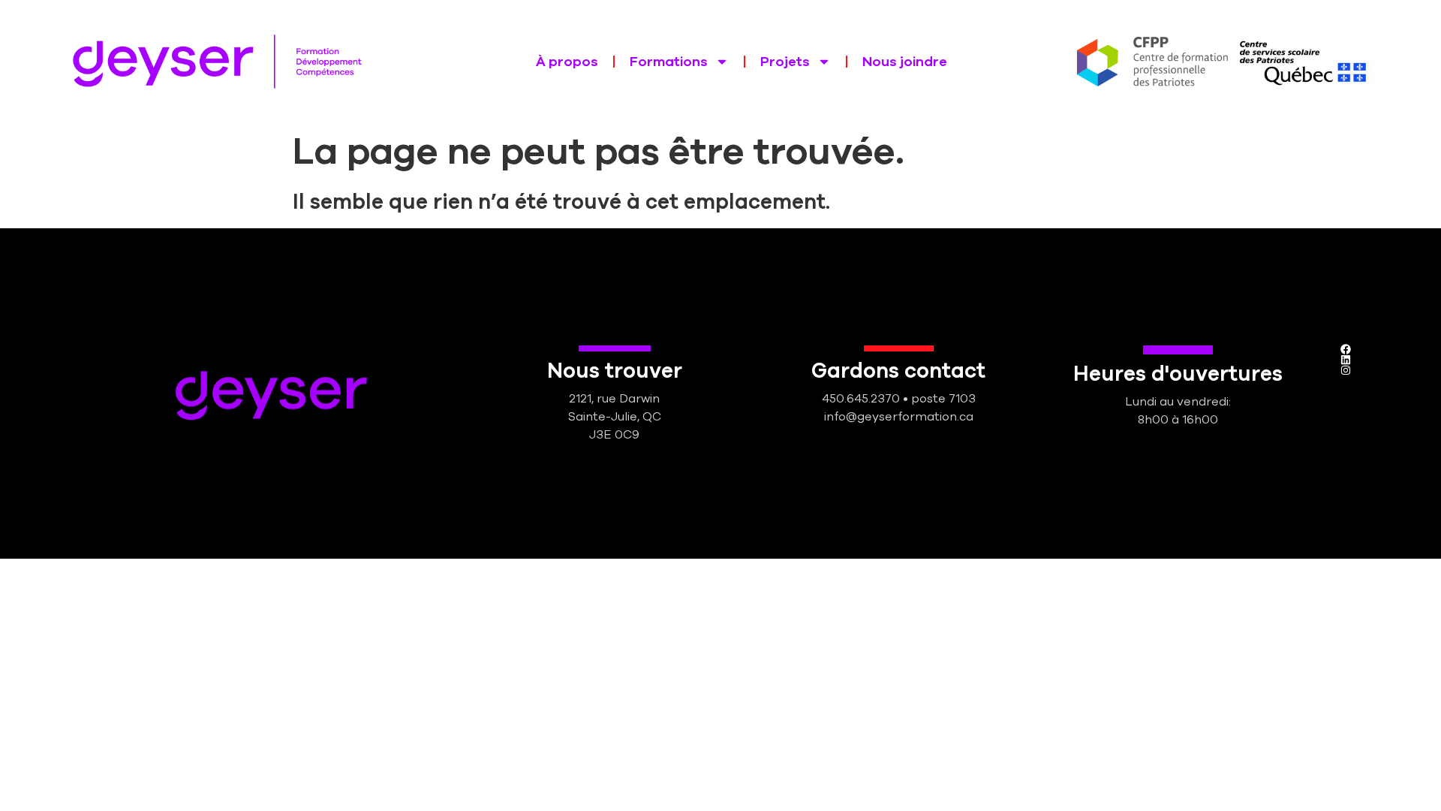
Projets (785, 62)
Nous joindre (904, 62)
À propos (567, 62)
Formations (669, 62)
